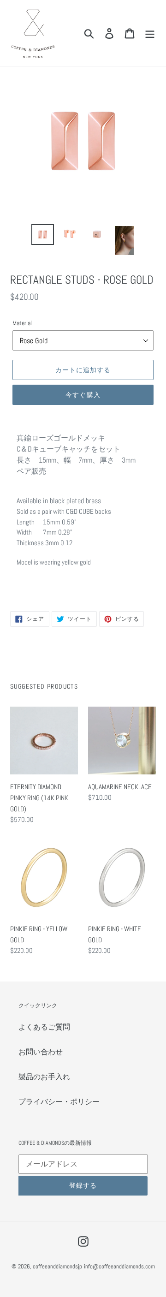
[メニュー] (150, 33)
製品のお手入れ (44, 1077)
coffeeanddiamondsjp (57, 1266)
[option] (42, 234)
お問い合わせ (40, 1052)
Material (22, 323)
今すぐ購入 (83, 395)
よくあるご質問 (44, 1027)
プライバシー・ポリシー (59, 1102)
